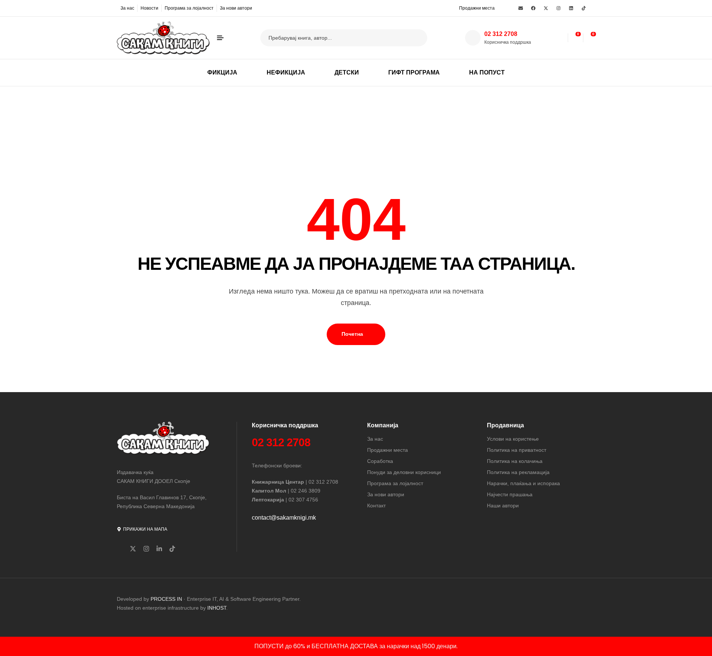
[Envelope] (520, 8)
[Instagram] (558, 8)
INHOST (216, 608)
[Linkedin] (571, 8)
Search (417, 37)
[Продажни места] (454, 8)
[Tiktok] (583, 8)
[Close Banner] (704, 646)
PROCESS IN (167, 599)
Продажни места (477, 8)
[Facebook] (533, 8)
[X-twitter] (545, 8)
